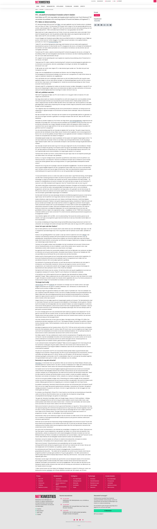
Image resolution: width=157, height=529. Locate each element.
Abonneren (108, 511)
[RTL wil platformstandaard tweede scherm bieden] (42, 2)
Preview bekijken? (99, 513)
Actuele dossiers (110, 476)
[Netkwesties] (45, 496)
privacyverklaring (53, 42)
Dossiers (76, 6)
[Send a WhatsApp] (104, 25)
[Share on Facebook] (101, 25)
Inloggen (108, 1)
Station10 (51, 284)
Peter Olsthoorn (40, 12)
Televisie (97, 15)
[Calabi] (78, 525)
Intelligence (60, 6)
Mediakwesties (51, 6)
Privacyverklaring (88, 521)
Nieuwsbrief (100, 1)
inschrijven (49, 470)
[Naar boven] (80, 520)
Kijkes (58, 24)
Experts (82, 6)
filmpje (84, 234)
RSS (114, 1)
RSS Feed (39, 512)
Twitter (39, 514)
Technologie (68, 6)
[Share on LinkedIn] (98, 25)
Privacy (43, 6)
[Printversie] (95, 25)
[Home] (74, 520)
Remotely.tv (38, 363)
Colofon (93, 1)
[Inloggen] (82, 520)
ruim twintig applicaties (76, 120)
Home (37, 6)
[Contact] (77, 520)
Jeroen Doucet (39, 284)
